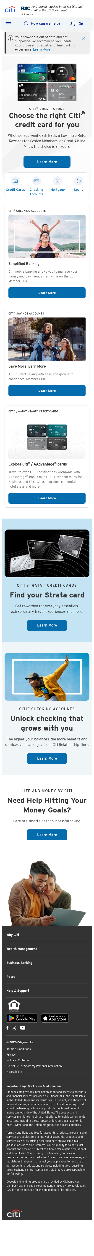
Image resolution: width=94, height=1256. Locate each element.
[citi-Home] (10, 10)
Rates (10, 977)
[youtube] (22, 1027)
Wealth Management (21, 949)
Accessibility (14, 1071)
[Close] (83, 38)
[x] (14, 1027)
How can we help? (45, 23)
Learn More (41, 49)
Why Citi (12, 935)
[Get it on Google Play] (22, 1018)
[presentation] (50, 14)
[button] (8, 24)
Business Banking (19, 963)
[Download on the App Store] (54, 1018)
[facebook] (7, 1027)
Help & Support (17, 990)
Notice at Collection (18, 1060)
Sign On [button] (76, 24)
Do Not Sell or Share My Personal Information (34, 1066)
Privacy (11, 1054)
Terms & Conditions (19, 1049)
